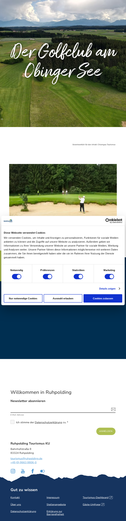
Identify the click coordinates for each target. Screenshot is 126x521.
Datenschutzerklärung (48, 422)
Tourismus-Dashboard (97, 497)
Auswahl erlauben (63, 298)
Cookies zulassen (103, 298)
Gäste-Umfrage (93, 504)
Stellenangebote (56, 504)
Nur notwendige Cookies (23, 298)
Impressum (53, 497)
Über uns (15, 504)
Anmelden (106, 431)
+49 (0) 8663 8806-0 (23, 462)
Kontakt (15, 497)
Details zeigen (107, 288)
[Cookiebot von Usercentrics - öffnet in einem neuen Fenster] (108, 220)
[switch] (47, 276)
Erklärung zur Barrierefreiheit (55, 513)
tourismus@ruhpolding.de (26, 458)
